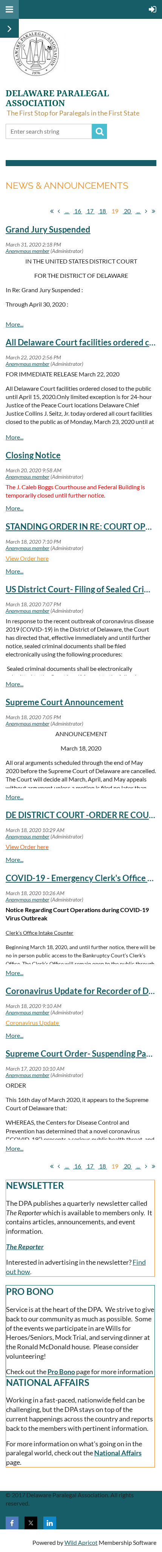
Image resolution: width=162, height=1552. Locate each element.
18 (102, 210)
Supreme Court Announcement (65, 702)
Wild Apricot (81, 1542)
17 (90, 210)
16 (77, 210)
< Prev (59, 211)
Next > (146, 211)
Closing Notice (33, 455)
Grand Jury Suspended (48, 229)
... (67, 210)
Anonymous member (27, 251)
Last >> (153, 211)
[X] (30, 1523)
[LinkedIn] (49, 1523)
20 (127, 210)
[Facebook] (12, 1523)
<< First (52, 211)
